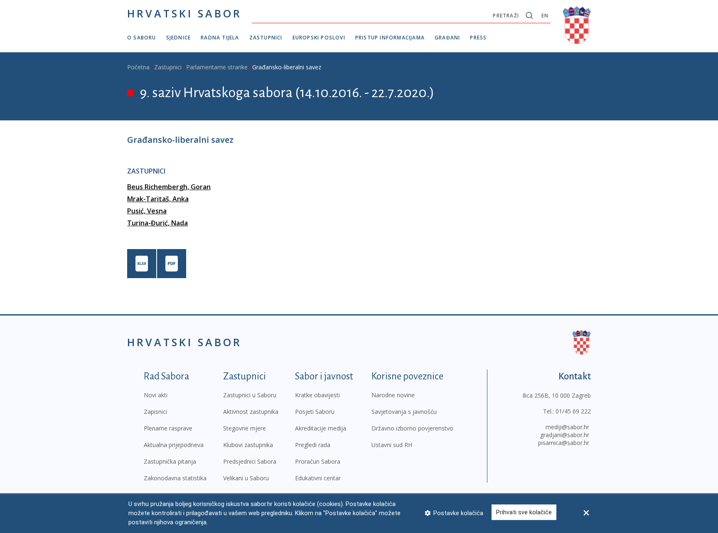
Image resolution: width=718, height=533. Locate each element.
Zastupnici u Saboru (249, 395)
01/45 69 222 (573, 411)
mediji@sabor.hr (567, 427)
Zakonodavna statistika (175, 478)
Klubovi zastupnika (248, 445)
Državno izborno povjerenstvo (412, 428)
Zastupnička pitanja (170, 461)
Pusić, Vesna (147, 210)
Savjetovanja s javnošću (404, 412)
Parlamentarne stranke (217, 67)
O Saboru (141, 37)
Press (478, 37)
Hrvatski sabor (184, 13)
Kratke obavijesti (317, 395)
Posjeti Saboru (314, 412)
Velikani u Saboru (246, 478)
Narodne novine (393, 395)
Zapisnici (155, 412)
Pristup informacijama (390, 37)
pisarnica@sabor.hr (563, 443)
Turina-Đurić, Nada (157, 222)
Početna (138, 67)
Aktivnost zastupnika (250, 412)
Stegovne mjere (244, 428)
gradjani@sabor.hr (564, 435)
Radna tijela (220, 37)
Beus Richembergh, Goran (169, 186)
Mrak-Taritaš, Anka (158, 198)
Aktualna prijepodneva (174, 445)
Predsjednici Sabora (249, 461)
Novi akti (155, 395)
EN (544, 15)
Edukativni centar (318, 478)
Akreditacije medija (320, 428)
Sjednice (178, 37)
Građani (447, 37)
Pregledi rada (312, 445)
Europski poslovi (319, 37)
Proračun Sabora (317, 461)
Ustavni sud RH (391, 445)
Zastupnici (266, 37)
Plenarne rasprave (168, 428)
